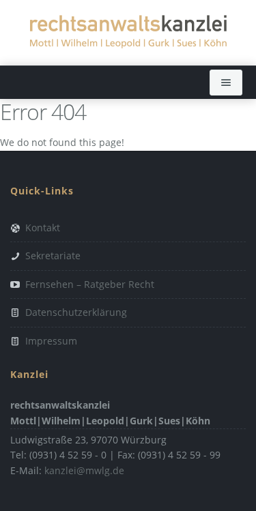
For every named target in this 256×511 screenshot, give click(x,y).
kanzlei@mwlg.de (84, 470)
